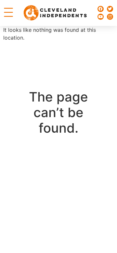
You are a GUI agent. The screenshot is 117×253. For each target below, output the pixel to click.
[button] (8, 13)
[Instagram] (110, 17)
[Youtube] (101, 17)
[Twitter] (110, 9)
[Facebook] (101, 9)
